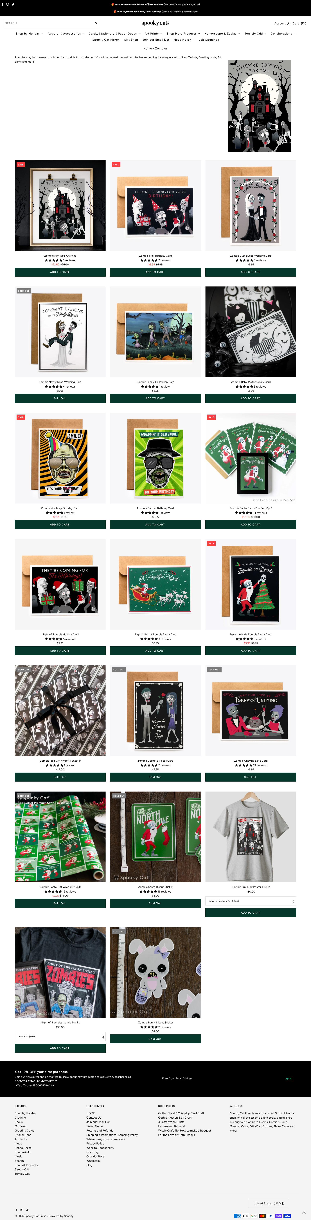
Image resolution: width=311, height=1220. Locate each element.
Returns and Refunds (99, 1130)
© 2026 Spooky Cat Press (31, 1216)
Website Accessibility (100, 1148)
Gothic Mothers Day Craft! (175, 1117)
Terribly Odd (254, 33)
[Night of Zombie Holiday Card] (60, 584)
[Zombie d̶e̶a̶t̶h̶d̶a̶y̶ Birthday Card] (60, 458)
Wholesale (93, 1160)
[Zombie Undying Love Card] (250, 710)
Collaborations (281, 33)
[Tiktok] (12, 4)
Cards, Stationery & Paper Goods (113, 33)
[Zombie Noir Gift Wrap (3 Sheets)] (60, 710)
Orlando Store (95, 1156)
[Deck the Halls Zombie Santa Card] (250, 584)
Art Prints (152, 33)
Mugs (18, 1143)
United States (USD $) (269, 1203)
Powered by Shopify (61, 1216)
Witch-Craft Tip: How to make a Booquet (184, 1130)
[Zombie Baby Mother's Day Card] (250, 331)
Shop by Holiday (28, 33)
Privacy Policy (95, 1143)
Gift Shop (131, 39)
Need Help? (182, 39)
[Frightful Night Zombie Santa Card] (155, 584)
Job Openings (209, 39)
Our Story (92, 1152)
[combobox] (47, 23)
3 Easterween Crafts (171, 1122)
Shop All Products (26, 1165)
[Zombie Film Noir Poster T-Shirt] (250, 836)
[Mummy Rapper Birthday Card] (155, 458)
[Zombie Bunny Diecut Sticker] (155, 972)
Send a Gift (22, 1169)
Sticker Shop (23, 1135)
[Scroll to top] (303, 1212)
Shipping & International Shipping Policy (112, 1135)
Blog (89, 1165)
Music (18, 1156)
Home (147, 48)
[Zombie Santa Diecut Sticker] (155, 836)
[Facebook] (2, 4)
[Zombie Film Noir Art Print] (60, 205)
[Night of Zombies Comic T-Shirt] (60, 972)
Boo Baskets (22, 1152)
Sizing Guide (94, 1126)
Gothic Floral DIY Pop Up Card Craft (181, 1113)
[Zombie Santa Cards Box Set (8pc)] (250, 458)
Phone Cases (23, 1148)
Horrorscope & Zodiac (220, 33)
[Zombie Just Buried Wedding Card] (250, 205)
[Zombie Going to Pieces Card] (155, 710)
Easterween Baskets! (171, 1126)
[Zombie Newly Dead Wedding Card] (60, 331)
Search (19, 1160)
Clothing (20, 1117)
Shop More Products (182, 33)
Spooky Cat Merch (106, 39)
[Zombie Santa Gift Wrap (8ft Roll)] (60, 836)
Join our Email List (156, 39)
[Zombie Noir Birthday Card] (155, 205)
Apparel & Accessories (64, 33)
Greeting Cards (24, 1130)
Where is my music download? (105, 1139)
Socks (18, 1122)
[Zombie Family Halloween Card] (155, 331)
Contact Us (93, 1117)
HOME (90, 1113)
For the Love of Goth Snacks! (177, 1135)
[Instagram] (7, 4)
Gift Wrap (21, 1126)
